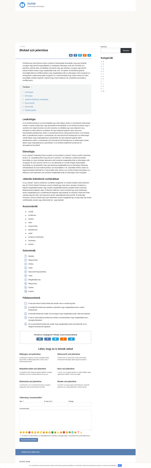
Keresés (104, 47)
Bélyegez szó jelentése (30, 354)
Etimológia (28, 96)
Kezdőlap (22, 46)
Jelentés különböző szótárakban (36, 99)
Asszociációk (30, 103)
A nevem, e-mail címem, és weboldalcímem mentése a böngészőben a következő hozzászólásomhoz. (56, 436)
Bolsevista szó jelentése (30, 381)
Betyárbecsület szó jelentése (33, 368)
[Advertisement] (75, 27)
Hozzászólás (24, 409)
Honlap (70, 401)
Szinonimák (29, 107)
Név (22, 401)
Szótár (31, 3)
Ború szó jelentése (66, 368)
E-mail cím (48, 401)
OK (120, 465)
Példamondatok (30, 110)
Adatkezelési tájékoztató (31, 452)
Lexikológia (29, 92)
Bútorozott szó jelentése (69, 354)
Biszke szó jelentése (67, 381)
